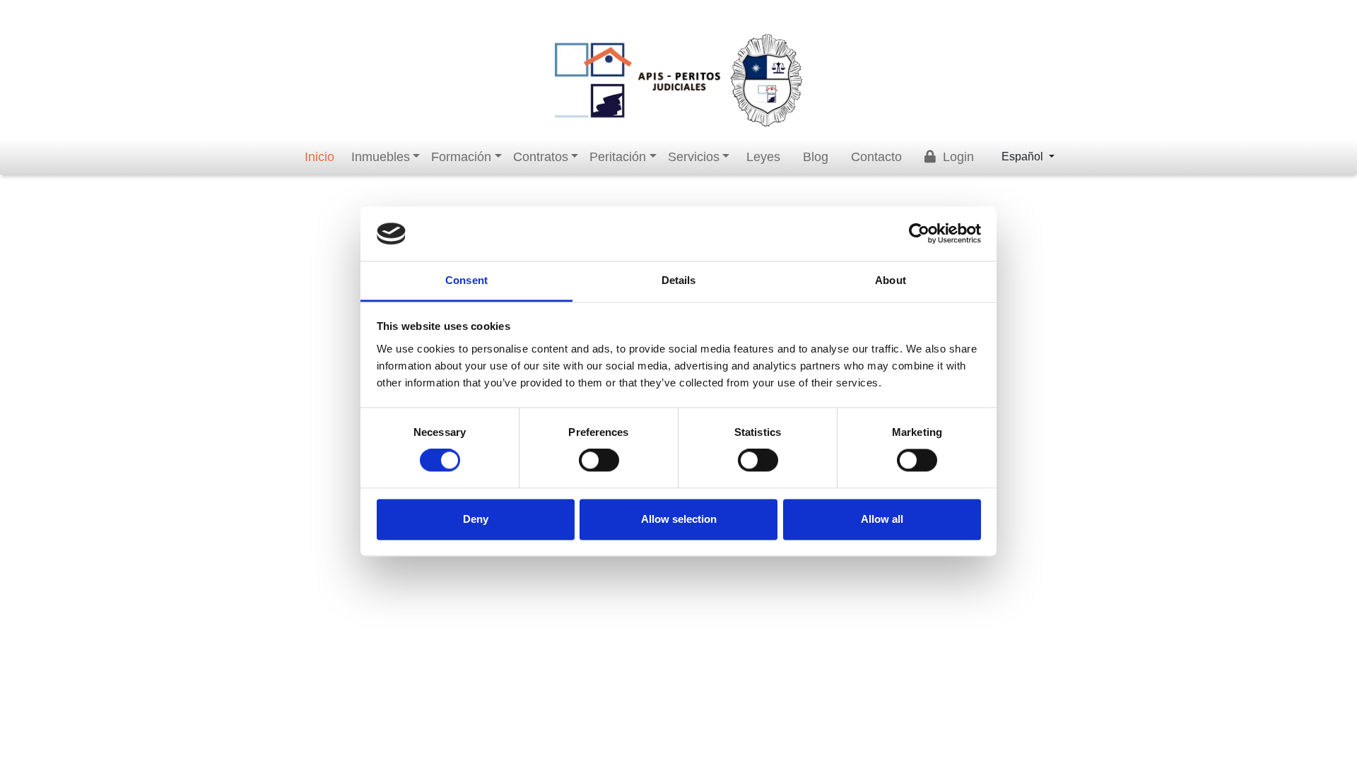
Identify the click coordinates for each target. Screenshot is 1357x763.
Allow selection (679, 519)
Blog (815, 157)
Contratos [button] (540, 157)
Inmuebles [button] (380, 157)
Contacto (876, 157)
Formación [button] (461, 157)
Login (956, 157)
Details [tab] (679, 280)
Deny (475, 519)
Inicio (319, 157)
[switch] (599, 460)
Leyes (763, 157)
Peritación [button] (617, 157)
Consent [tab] (466, 280)
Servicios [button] (693, 157)
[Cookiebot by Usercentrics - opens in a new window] (919, 233)
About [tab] (890, 280)
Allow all (882, 519)
